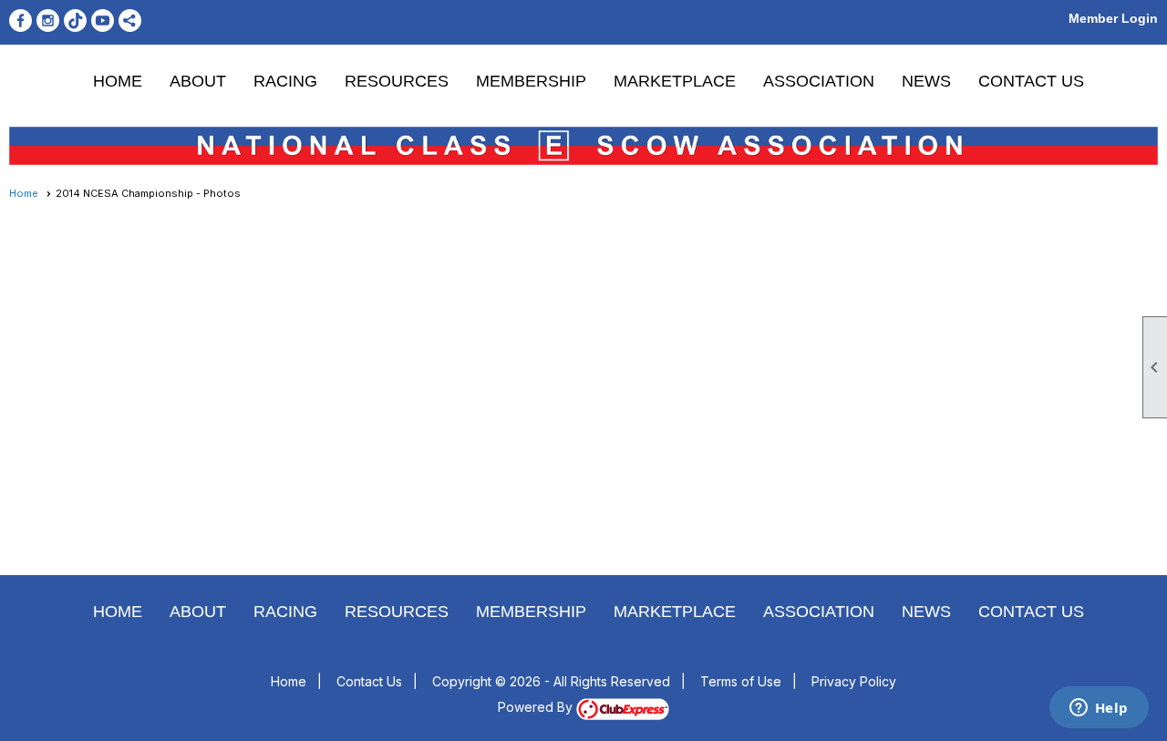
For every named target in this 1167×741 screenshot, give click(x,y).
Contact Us (1031, 81)
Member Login (1113, 18)
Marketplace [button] (675, 81)
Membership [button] (531, 81)
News (926, 81)
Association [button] (818, 81)
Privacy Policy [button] (853, 681)
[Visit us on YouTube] (102, 20)
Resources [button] (397, 81)
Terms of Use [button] (740, 681)
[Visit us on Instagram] (47, 20)
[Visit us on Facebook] (20, 20)
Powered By (537, 707)
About (198, 81)
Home (117, 81)
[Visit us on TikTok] (75, 20)
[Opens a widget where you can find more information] (1098, 709)
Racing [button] (285, 81)
